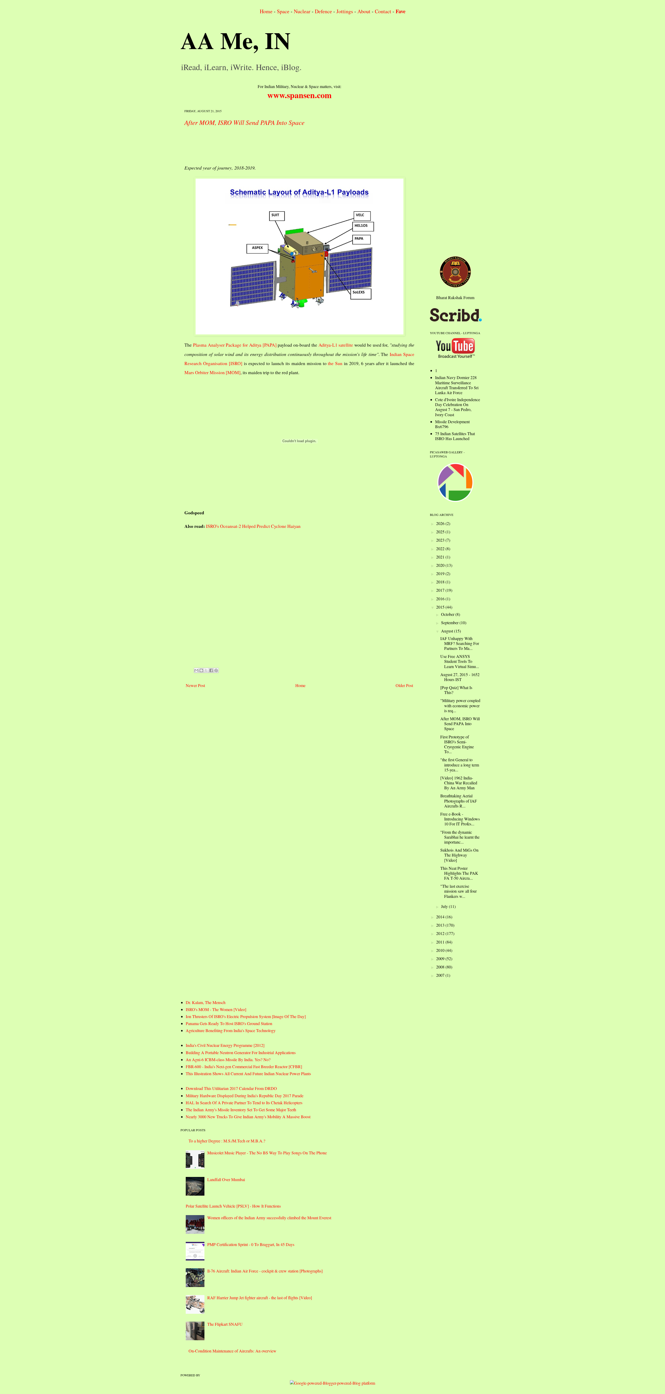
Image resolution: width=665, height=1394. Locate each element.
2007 (440, 975)
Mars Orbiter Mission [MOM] (212, 372)
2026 (440, 523)
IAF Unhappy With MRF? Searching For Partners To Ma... (459, 643)
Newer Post (195, 685)
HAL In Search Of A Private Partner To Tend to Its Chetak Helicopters (244, 1102)
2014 (440, 916)
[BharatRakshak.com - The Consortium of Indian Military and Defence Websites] (455, 285)
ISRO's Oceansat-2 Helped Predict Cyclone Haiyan (253, 526)
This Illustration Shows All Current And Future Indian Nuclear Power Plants (248, 1073)
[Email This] (196, 670)
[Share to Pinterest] (216, 670)
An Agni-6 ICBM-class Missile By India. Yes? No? (228, 1059)
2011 (440, 942)
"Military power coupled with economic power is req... (460, 705)
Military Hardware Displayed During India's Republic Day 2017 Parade (244, 1095)
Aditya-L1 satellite (335, 345)
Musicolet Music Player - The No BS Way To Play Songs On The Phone (267, 1152)
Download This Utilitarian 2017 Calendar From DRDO (231, 1088)
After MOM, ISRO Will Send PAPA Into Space (244, 122)
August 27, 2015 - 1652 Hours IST (460, 677)
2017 (440, 590)
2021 (440, 557)
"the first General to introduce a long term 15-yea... (459, 764)
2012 (440, 933)
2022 (440, 548)
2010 (440, 950)
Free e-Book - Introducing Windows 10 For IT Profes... (460, 818)
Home (266, 11)
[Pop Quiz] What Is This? (456, 690)
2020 (440, 565)
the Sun (335, 363)
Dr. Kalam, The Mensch (205, 1002)
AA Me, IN (236, 40)
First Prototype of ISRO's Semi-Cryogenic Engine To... (457, 744)
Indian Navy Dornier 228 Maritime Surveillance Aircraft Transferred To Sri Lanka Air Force (456, 385)
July (445, 906)
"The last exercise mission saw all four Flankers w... (458, 891)
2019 (440, 573)
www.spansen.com (299, 95)
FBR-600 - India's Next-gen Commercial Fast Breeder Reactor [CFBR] (244, 1066)
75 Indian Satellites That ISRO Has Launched (455, 436)
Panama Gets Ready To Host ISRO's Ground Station (229, 1023)
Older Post (404, 685)
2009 (440, 958)
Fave (400, 11)
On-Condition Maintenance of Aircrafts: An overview (232, 1350)
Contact (383, 11)
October (448, 614)
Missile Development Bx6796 (452, 424)
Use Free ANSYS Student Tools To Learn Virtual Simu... (459, 661)
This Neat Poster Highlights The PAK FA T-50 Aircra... (459, 873)
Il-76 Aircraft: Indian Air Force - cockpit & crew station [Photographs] (265, 1271)
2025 (440, 531)
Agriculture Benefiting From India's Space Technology (231, 1030)
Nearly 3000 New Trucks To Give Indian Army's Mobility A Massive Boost (248, 1116)
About (363, 11)
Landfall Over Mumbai (226, 1179)
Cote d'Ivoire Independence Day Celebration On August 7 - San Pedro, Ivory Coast (457, 407)
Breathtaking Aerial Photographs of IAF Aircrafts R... (458, 800)
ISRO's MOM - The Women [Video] (216, 1009)
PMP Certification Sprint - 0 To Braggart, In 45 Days (250, 1244)
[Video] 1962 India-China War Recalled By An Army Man (458, 782)
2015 (440, 607)
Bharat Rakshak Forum (455, 297)
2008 (440, 966)
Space (283, 11)
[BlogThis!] (201, 670)
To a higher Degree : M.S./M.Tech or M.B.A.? (227, 1140)
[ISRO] (235, 363)
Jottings (344, 11)
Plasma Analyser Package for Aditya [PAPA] (235, 345)
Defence (323, 11)
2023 (440, 540)
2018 (440, 581)
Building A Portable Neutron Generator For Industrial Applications (241, 1052)
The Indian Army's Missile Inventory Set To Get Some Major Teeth (241, 1109)
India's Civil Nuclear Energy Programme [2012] (225, 1045)
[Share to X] (206, 670)
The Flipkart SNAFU (225, 1324)
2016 (440, 598)
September (450, 622)
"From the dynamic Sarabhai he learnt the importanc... (460, 837)
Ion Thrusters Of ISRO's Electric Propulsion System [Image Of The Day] (246, 1016)
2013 (440, 925)
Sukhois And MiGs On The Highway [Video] (459, 855)
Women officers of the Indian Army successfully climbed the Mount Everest (269, 1217)
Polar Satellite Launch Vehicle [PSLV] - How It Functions (233, 1206)
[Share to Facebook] (211, 670)
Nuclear (302, 11)
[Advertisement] (279, 144)
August (447, 631)
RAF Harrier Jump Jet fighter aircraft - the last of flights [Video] (259, 1297)
